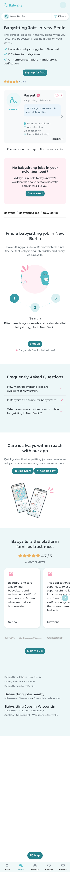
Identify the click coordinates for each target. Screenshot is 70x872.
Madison (24, 710)
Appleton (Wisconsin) (17, 715)
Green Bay (37, 710)
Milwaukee (10, 698)
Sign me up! (35, 650)
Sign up (35, 343)
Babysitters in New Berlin (19, 686)
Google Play (48, 470)
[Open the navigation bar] (63, 5)
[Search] (6, 16)
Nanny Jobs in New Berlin (19, 681)
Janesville (52, 715)
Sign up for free (35, 72)
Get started (35, 193)
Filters (61, 16)
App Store (24, 470)
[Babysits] (13, 5)
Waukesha (25, 698)
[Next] (65, 598)
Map (37, 855)
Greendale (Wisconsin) (47, 698)
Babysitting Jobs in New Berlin (22, 677)
